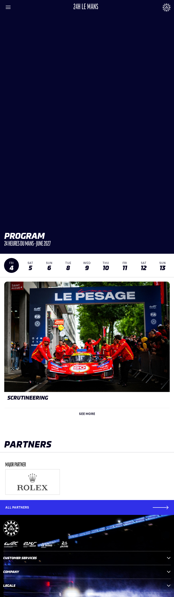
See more (87, 414)
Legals (9, 585)
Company (11, 572)
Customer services (20, 558)
